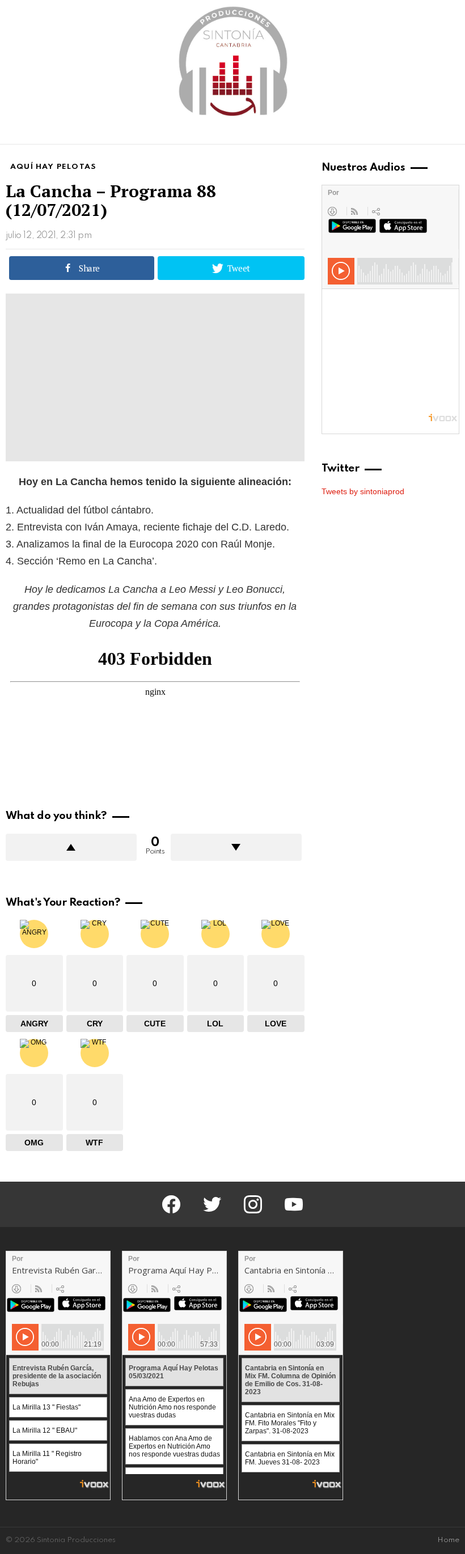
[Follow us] (433, 133)
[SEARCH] (452, 133)
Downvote (236, 847)
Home (448, 1540)
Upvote (71, 847)
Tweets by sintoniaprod (363, 491)
